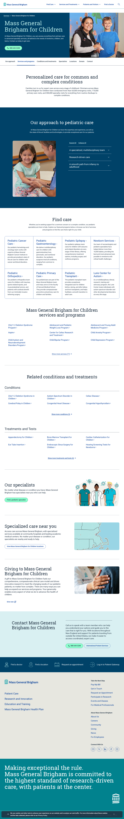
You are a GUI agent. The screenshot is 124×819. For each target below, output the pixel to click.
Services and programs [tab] (26, 61)
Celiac (92, 396)
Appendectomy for (20, 437)
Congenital (98, 403)
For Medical (102, 705)
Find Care (49, 4)
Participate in (101, 697)
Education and (17, 704)
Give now (10, 602)
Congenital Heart (58, 403)
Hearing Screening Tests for (98, 446)
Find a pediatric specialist (16, 500)
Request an (102, 693)
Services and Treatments (68, 4)
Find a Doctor (109, 4)
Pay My (95, 684)
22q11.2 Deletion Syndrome (20, 326)
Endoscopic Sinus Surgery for (60, 446)
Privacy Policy (42, 815)
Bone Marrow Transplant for (59, 438)
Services (6, 16)
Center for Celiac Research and (61, 333)
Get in (96, 689)
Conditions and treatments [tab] (46, 61)
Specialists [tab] (63, 61)
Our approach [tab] (10, 61)
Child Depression (102, 340)
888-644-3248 (15, 48)
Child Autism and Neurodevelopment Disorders (16, 342)
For (97, 737)
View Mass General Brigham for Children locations (25, 546)
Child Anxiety (100, 332)
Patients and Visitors (90, 4)
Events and (99, 701)
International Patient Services (97, 646)
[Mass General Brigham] (15, 4)
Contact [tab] (90, 61)
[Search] (118, 4)
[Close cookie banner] (114, 814)
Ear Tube (16, 445)
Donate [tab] (81, 61)
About (95, 716)
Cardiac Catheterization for (98, 438)
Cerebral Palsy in (19, 403)
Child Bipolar (59, 340)
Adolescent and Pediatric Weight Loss (61, 326)
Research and (18, 698)
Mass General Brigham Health (24, 709)
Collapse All (82, 143)
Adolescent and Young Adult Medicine (103, 326)
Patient (11, 693)
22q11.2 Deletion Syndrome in (21, 397)
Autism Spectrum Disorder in (59, 397)
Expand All (72, 143)
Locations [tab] (73, 61)
